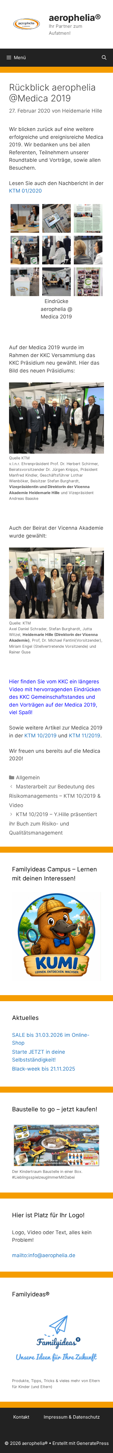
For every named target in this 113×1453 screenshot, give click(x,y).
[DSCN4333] (25, 229)
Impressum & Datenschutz (72, 1417)
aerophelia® (75, 17)
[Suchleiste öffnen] (104, 58)
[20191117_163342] (25, 292)
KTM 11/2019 (84, 736)
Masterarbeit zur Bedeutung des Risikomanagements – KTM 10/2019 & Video (55, 796)
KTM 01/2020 (25, 191)
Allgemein (28, 777)
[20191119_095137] (56, 229)
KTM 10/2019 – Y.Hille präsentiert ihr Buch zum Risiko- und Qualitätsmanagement (53, 823)
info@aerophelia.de (51, 1255)
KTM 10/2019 (40, 736)
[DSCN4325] (88, 260)
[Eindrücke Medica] (56, 292)
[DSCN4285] (25, 260)
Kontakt (21, 1417)
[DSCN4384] (56, 260)
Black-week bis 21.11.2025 (43, 1069)
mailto (19, 1255)
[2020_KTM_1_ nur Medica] (88, 229)
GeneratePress (93, 1443)
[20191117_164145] (88, 292)
